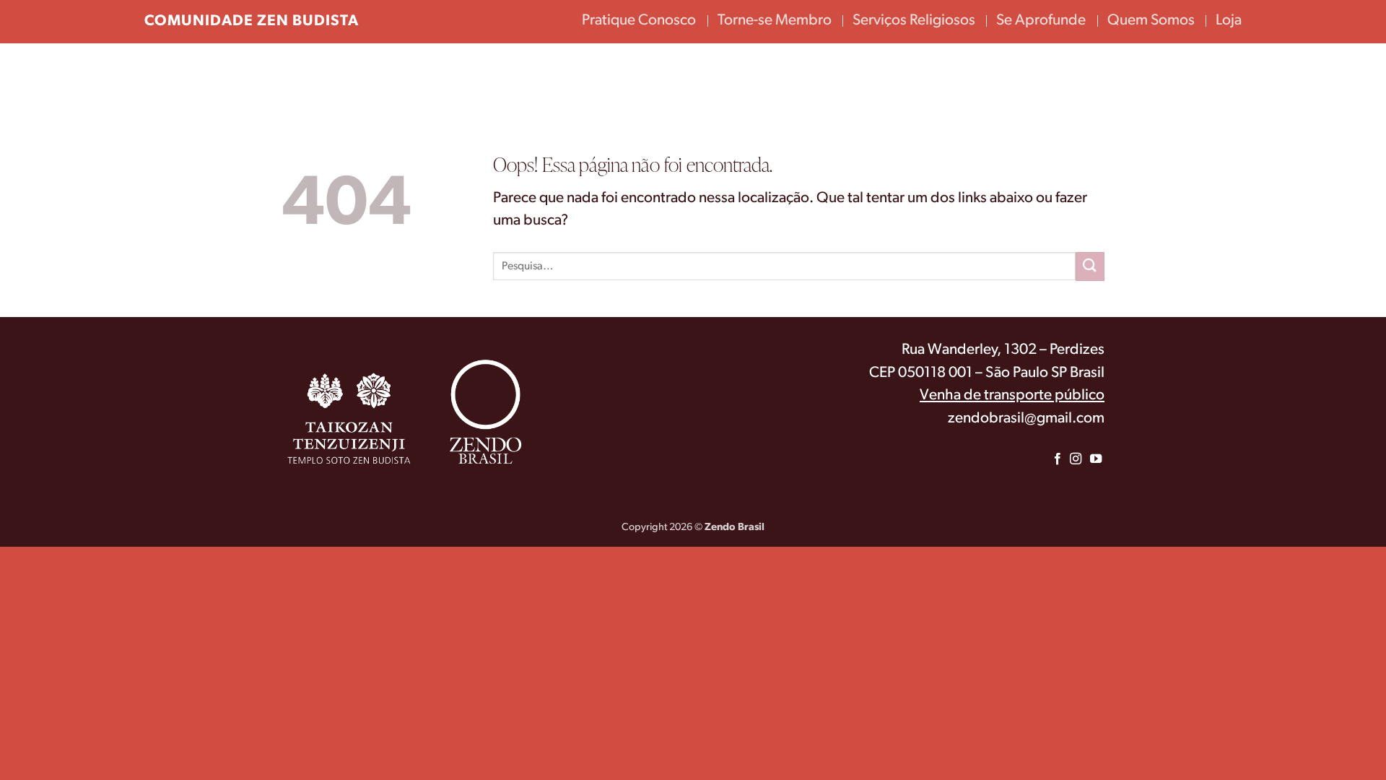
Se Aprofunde (1041, 20)
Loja (1229, 20)
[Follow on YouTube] (1096, 459)
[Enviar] (1090, 266)
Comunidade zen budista (251, 21)
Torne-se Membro (775, 20)
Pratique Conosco (639, 20)
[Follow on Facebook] (1057, 459)
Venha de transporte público (1012, 395)
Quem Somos (1151, 20)
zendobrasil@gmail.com (1026, 418)
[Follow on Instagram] (1075, 459)
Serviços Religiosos (914, 20)
